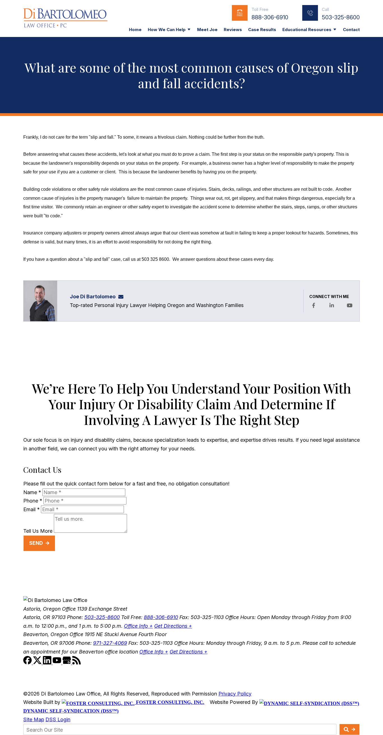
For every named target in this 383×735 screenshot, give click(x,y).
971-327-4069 (110, 643)
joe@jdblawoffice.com (122, 296)
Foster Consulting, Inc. (169, 702)
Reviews (233, 29)
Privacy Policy (235, 694)
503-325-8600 (341, 17)
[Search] (349, 729)
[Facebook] (28, 663)
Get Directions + (173, 626)
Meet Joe (207, 29)
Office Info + (138, 626)
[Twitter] (38, 663)
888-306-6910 (270, 17)
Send (36, 543)
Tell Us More (37, 531)
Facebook (313, 305)
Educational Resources (306, 29)
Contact (351, 29)
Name (32, 492)
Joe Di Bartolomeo (93, 296)
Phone (32, 501)
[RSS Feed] (76, 663)
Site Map (33, 719)
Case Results (262, 29)
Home (135, 29)
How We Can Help (167, 29)
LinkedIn (331, 305)
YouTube (349, 305)
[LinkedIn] (48, 663)
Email (31, 509)
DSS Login (57, 719)
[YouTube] (58, 663)
